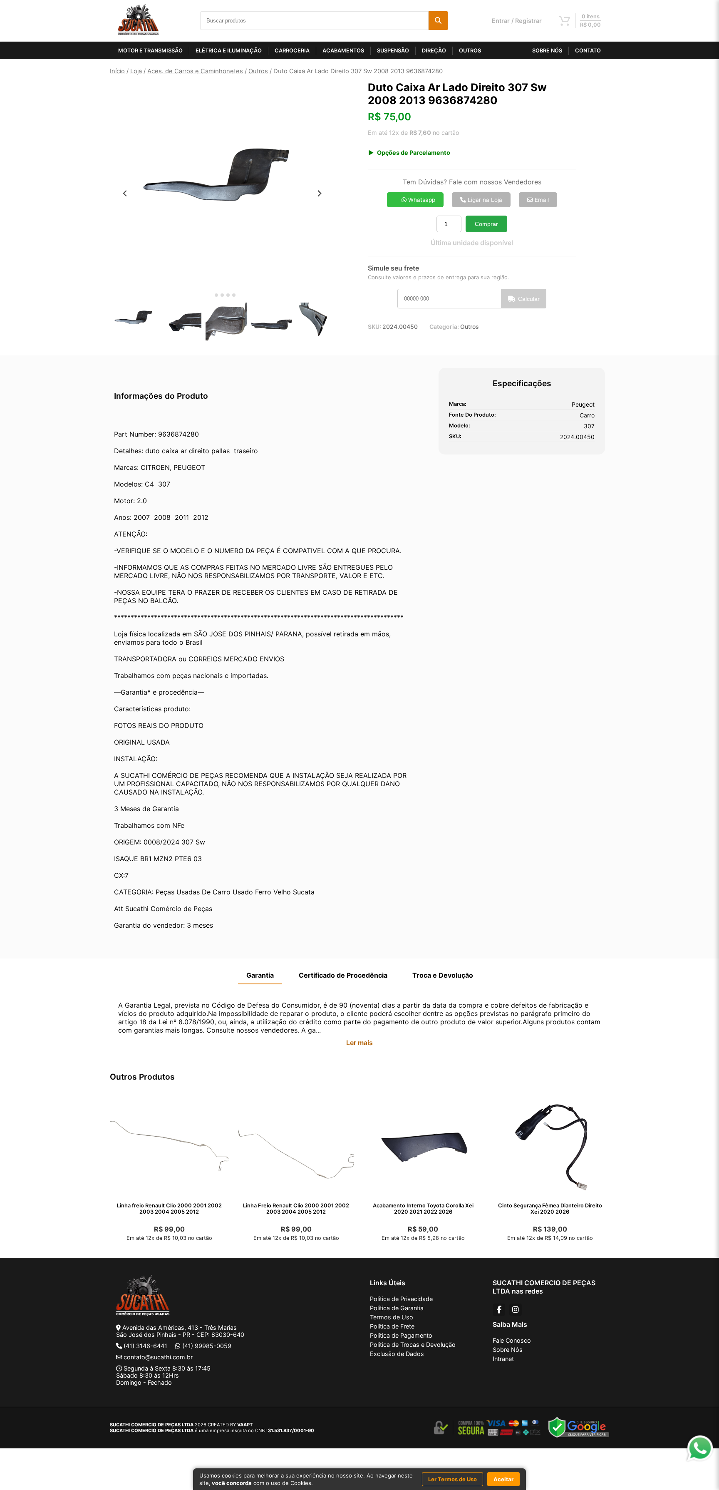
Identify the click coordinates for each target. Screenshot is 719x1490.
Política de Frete (392, 1326)
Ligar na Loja (484, 199)
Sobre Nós (508, 1349)
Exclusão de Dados (397, 1353)
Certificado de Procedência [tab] (343, 975)
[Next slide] (319, 193)
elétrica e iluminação (229, 50)
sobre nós (547, 50)
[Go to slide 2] (216, 295)
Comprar (486, 224)
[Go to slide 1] (210, 295)
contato (588, 50)
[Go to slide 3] (222, 295)
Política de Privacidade (401, 1298)
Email (541, 199)
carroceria (292, 50)
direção (434, 50)
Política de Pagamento (401, 1335)
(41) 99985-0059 (206, 1345)
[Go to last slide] (125, 193)
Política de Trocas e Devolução (413, 1344)
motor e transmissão (150, 50)
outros (470, 50)
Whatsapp (421, 199)
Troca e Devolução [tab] (442, 975)
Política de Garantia (397, 1307)
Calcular (529, 299)
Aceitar (503, 1479)
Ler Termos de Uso (452, 1479)
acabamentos (343, 50)
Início (117, 71)
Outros (258, 71)
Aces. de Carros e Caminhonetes (195, 71)
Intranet (503, 1358)
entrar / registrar (517, 20)
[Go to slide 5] (234, 295)
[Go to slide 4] (228, 295)
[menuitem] (135, 322)
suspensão (393, 50)
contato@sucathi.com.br (158, 1357)
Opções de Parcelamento (413, 152)
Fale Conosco (512, 1340)
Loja (136, 71)
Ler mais (359, 1042)
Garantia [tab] (260, 975)
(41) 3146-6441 (145, 1345)
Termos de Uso (391, 1317)
